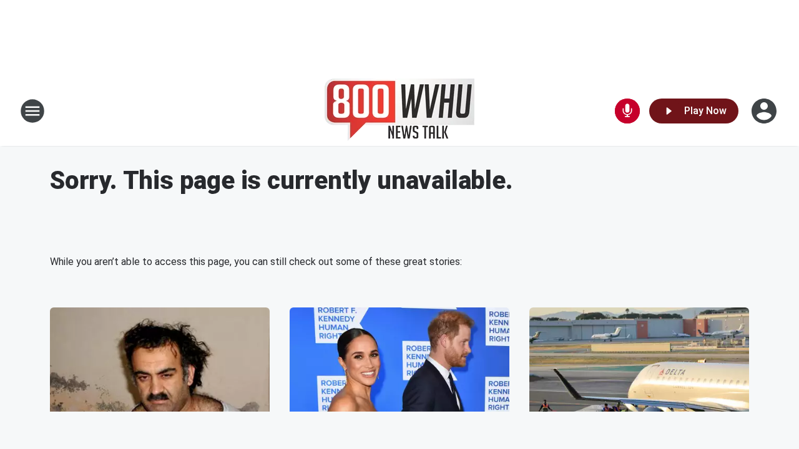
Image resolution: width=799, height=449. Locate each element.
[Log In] (765, 111)
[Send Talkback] (627, 111)
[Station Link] (399, 111)
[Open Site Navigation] (32, 111)
